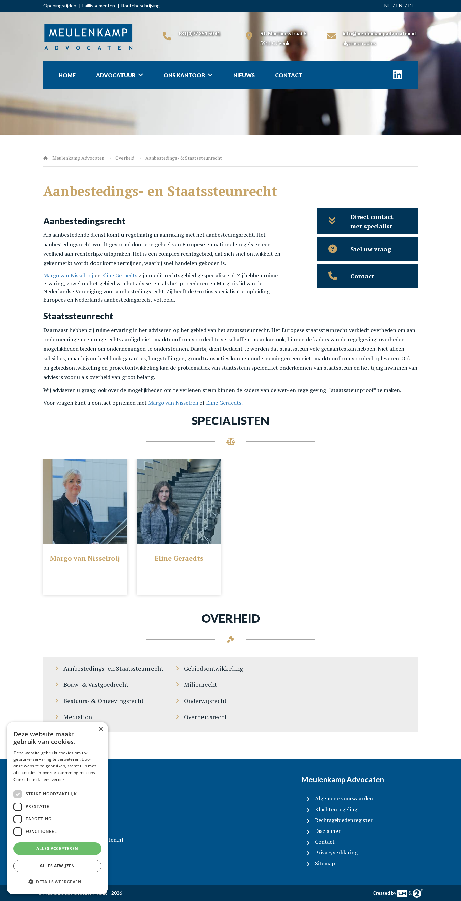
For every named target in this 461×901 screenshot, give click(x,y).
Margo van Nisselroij (68, 275)
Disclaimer (328, 831)
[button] (57, 882)
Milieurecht (200, 684)
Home (67, 75)
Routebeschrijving (140, 5)
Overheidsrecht (205, 717)
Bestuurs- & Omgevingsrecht (103, 701)
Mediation (77, 717)
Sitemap (325, 863)
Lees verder (52, 779)
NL (387, 5)
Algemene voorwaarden (344, 798)
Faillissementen (98, 5)
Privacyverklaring (336, 852)
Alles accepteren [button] (57, 848)
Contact (288, 75)
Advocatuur (116, 75)
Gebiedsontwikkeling (213, 668)
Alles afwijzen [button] (57, 866)
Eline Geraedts (119, 275)
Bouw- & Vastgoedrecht (95, 684)
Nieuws (244, 75)
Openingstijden (59, 5)
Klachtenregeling (336, 809)
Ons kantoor (184, 75)
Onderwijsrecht (205, 701)
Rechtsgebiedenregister (344, 820)
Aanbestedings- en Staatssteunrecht (113, 668)
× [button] (100, 729)
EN (399, 5)
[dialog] (57, 808)
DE (411, 5)
